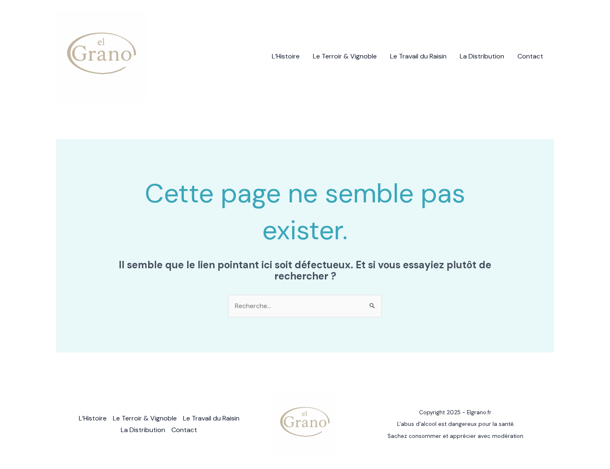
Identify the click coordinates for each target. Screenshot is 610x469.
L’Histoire (286, 56)
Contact (530, 56)
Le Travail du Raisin (418, 56)
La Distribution (482, 56)
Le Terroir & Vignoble (345, 56)
